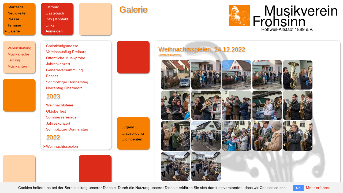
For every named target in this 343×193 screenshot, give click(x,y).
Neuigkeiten (18, 13)
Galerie (14, 31)
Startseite (16, 7)
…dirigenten (132, 139)
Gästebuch (55, 13)
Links (50, 25)
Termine (14, 25)
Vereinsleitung (19, 48)
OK (298, 188)
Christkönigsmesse (62, 46)
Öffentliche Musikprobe (65, 58)
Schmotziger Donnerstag (67, 82)
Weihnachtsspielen (62, 146)
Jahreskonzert (58, 64)
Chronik (52, 7)
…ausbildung (133, 133)
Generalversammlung (64, 70)
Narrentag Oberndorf (64, 88)
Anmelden (54, 31)
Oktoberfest (56, 111)
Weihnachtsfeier (59, 105)
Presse (13, 19)
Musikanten (17, 66)
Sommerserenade (61, 117)
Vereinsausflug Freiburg (66, 52)
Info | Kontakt (57, 19)
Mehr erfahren (318, 187)
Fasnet (52, 76)
